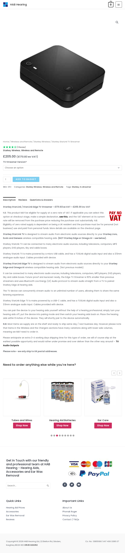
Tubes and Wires (21, 420)
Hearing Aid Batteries (62, 420)
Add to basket (26, 179)
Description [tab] (9, 199)
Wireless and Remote (21, 141)
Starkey (75, 187)
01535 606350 (31, 545)
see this (63, 216)
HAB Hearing (18, 4)
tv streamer (85, 187)
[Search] (48, 486)
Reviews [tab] (22, 199)
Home (6, 141)
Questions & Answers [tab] (41, 199)
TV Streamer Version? (15, 162)
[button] (117, 22)
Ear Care (103, 420)
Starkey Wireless (42, 141)
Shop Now (22, 425)
